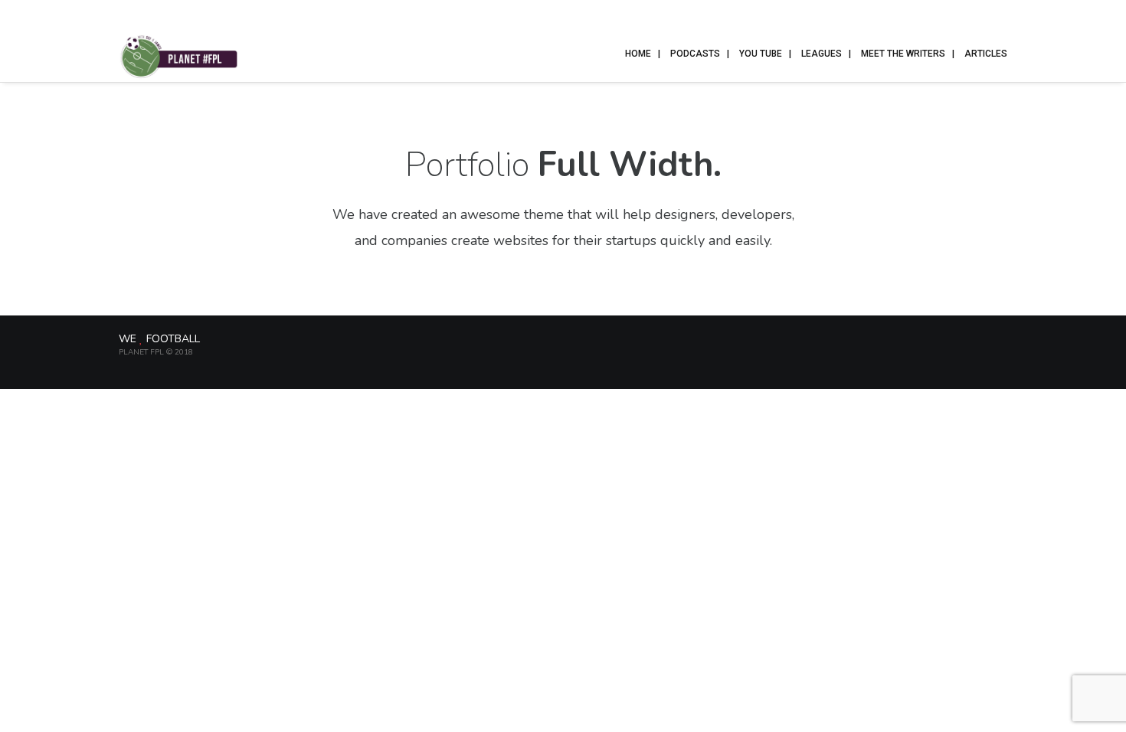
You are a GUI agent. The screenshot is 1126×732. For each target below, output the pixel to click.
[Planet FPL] (179, 55)
